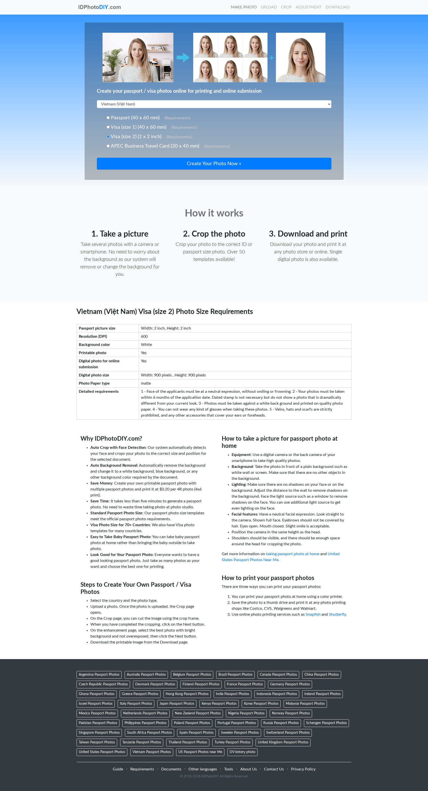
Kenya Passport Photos (219, 703)
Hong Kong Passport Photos (187, 694)
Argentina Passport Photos (99, 674)
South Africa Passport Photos (149, 732)
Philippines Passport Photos (145, 723)
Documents (171, 769)
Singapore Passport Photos (99, 732)
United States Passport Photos (102, 752)
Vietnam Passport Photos (152, 752)
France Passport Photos (245, 684)
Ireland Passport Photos (322, 694)
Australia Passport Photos (146, 674)
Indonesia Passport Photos (277, 694)
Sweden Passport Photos (240, 732)
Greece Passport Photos (140, 694)
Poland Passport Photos (192, 723)
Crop (286, 7)
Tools (228, 769)
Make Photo (244, 7)
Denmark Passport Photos (155, 684)
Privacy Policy (303, 769)
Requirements (142, 769)
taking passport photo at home (292, 554)
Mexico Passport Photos (97, 713)
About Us (248, 769)
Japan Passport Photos (177, 703)
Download (337, 7)
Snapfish (313, 614)
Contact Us (274, 769)
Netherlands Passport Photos (145, 713)
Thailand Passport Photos (187, 742)
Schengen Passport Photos (326, 723)
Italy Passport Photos (136, 703)
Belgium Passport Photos (192, 674)
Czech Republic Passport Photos (103, 684)
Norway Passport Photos (291, 713)
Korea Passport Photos (261, 703)
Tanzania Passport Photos (141, 742)
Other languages (202, 769)
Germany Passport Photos (290, 684)
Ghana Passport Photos (96, 694)
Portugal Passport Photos (236, 723)
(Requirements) (177, 118)
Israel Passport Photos (95, 703)
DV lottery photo (242, 752)
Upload (269, 7)
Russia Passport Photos (281, 723)
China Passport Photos (321, 674)
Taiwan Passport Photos (97, 742)
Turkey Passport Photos (232, 742)
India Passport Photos (232, 694)
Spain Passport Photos (196, 732)
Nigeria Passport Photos (246, 713)
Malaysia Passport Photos (305, 703)
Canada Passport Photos (278, 674)
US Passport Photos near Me (200, 752)
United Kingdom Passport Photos (283, 742)
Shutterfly (337, 614)
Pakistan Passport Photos (98, 723)
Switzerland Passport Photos (288, 732)
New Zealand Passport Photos (198, 713)
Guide (118, 769)
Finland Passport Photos (201, 684)
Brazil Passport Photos (235, 674)
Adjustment (308, 7)
